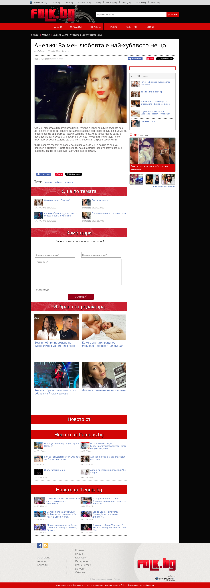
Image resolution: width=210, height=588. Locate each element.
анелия (49, 182)
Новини (46, 35)
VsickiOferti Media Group (31, 2)
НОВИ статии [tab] (140, 76)
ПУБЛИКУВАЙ (80, 297)
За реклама (43, 557)
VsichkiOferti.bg (40, 2)
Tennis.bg (69, 2)
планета (69, 182)
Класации (80, 557)
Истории (80, 568)
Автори (41, 561)
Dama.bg (56, 2)
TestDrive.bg (140, 2)
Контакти (42, 565)
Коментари (136, 59)
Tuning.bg (126, 2)
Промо (79, 554)
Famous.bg (155, 2)
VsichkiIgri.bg (111, 2)
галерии (138, 135)
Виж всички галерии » (164, 186)
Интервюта (81, 561)
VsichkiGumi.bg (84, 2)
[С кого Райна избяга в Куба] (136, 179)
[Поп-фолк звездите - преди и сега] (152, 179)
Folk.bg (98, 2)
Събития (80, 572)
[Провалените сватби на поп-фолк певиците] (168, 179)
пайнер (59, 182)
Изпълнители (83, 565)
